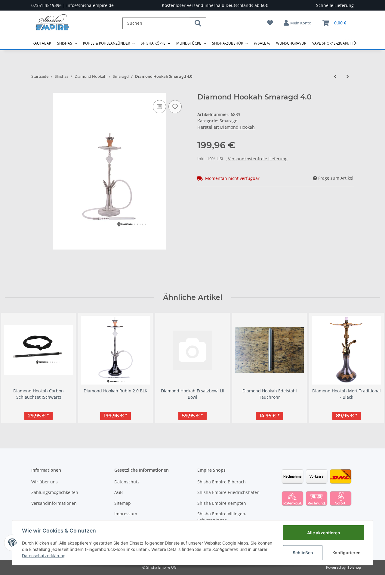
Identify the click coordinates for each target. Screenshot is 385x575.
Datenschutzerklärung (44, 555)
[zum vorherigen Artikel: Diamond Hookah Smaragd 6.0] (335, 76)
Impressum (125, 514)
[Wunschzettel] (270, 23)
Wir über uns (44, 482)
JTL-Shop (353, 567)
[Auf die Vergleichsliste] (159, 106)
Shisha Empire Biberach (221, 482)
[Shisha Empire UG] (52, 27)
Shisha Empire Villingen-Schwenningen (222, 517)
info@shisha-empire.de (90, 5)
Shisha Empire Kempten (221, 503)
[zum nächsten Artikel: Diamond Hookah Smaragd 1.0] (347, 76)
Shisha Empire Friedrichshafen (228, 492)
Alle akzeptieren (323, 532)
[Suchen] (198, 23)
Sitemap (122, 503)
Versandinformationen (54, 503)
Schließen (303, 552)
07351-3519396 (46, 5)
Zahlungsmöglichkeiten (54, 492)
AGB (118, 492)
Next (370, 367)
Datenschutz (127, 482)
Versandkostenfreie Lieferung (258, 159)
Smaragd (229, 121)
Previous (15, 367)
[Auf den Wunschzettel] (175, 106)
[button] (298, 23)
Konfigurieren (346, 552)
